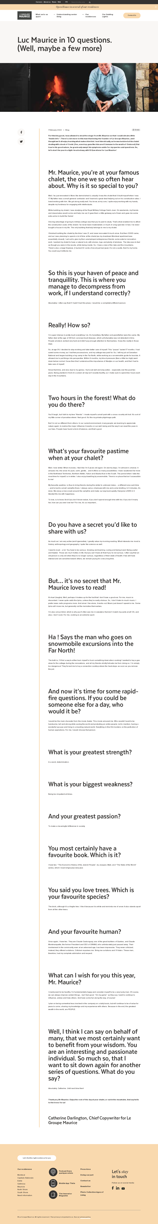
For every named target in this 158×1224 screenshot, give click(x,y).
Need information (24, 1195)
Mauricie (21, 1187)
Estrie (19, 1181)
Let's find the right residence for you (37, 1158)
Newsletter (85, 1186)
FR (66, 2)
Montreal (21, 1175)
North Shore (22, 1189)
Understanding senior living (67, 15)
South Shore (22, 1192)
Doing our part (87, 1175)
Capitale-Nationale (25, 1178)
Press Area (85, 1169)
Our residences (90, 15)
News (54, 2)
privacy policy (85, 1217)
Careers (39, 2)
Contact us (85, 1181)
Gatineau (21, 1184)
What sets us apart (42, 15)
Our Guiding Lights (107, 15)
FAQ (59, 2)
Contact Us (132, 15)
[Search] (90, 2)
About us (47, 2)
